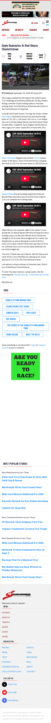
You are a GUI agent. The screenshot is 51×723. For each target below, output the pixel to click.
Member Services (10, 667)
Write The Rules (8, 158)
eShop (46, 29)
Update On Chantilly (14, 507)
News (4, 35)
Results (19, 29)
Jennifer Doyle (12, 312)
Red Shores (11, 319)
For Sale (6, 662)
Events (30, 647)
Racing (5, 647)
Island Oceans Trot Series (17, 306)
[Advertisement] (25, 420)
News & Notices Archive (20, 35)
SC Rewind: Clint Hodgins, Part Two (22, 521)
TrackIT (33, 29)
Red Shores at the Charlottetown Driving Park (25, 327)
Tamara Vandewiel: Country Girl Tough (24, 528)
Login (36, 23)
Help (28, 662)
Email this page (10, 56)
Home (5, 636)
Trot (4, 657)
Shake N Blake (7, 194)
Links (29, 652)
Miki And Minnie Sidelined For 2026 (23, 494)
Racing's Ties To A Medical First (20, 559)
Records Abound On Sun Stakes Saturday (25, 501)
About (29, 667)
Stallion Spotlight (12, 671)
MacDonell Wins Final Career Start (22, 487)
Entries (6, 29)
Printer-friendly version (29, 56)
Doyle (36, 158)
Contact (30, 671)
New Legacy (7, 116)
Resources (31, 657)
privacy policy (38, 719)
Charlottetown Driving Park (18, 300)
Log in (33, 345)
